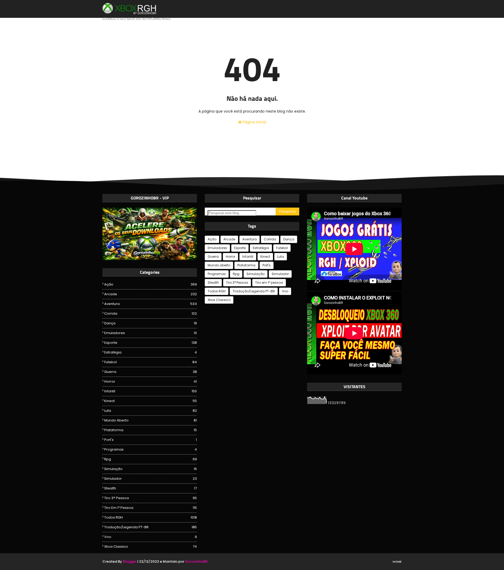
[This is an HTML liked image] (149, 258)
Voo (150, 536)
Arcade (150, 294)
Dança (150, 323)
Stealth (150, 488)
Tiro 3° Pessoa (150, 497)
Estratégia (150, 352)
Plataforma (150, 430)
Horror (150, 381)
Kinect (150, 400)
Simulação (150, 468)
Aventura (150, 303)
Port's (150, 439)
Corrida (150, 313)
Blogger (129, 561)
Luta (150, 410)
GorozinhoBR (196, 561)
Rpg (150, 459)
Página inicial (254, 122)
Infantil (150, 391)
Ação (150, 284)
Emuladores (150, 332)
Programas (150, 449)
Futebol (150, 362)
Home (397, 562)
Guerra (150, 371)
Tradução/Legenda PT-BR (150, 527)
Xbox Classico (150, 546)
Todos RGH (150, 517)
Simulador (150, 478)
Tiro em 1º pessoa (150, 507)
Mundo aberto (150, 420)
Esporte (150, 342)
